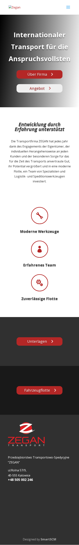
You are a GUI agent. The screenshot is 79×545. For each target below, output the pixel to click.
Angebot (37, 88)
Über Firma (37, 74)
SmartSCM (48, 539)
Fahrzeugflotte (37, 390)
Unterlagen (37, 341)
